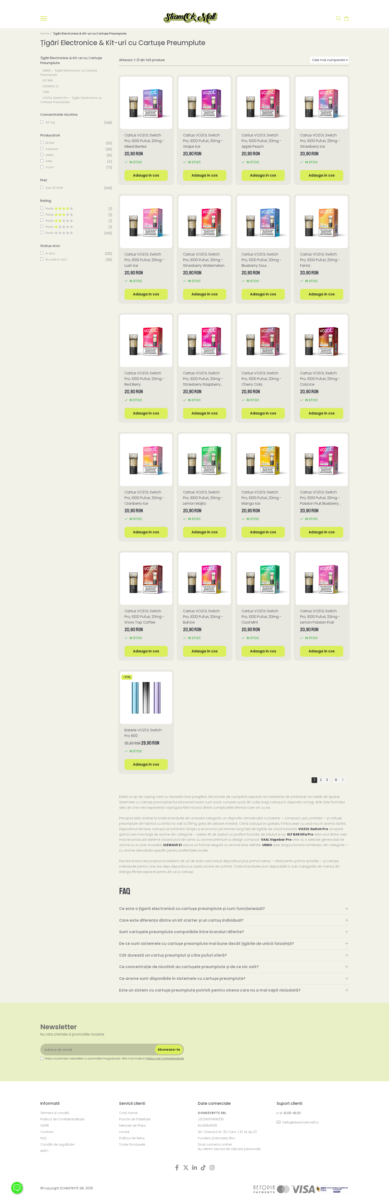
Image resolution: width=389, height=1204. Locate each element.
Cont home (128, 1113)
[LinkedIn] (195, 1168)
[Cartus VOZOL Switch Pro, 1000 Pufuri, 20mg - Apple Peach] (263, 103)
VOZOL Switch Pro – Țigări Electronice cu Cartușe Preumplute (71, 100)
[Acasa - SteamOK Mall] (191, 18)
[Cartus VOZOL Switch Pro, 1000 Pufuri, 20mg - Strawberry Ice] (322, 103)
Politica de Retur (132, 1138)
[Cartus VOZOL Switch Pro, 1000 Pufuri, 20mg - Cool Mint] (263, 579)
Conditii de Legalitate (57, 1144)
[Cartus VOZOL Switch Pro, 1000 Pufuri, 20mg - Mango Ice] (263, 460)
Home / (46, 33)
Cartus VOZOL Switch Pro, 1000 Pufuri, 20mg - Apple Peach (261, 141)
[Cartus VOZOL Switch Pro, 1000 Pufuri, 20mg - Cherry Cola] (263, 341)
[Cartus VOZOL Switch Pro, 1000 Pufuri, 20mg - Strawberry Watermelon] (205, 222)
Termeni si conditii (54, 1113)
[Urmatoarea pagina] (342, 780)
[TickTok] (203, 1168)
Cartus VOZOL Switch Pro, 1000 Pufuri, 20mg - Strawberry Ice (320, 141)
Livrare (124, 1132)
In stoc (50, 253)
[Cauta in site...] (338, 18)
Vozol (49, 167)
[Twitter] (186, 1168)
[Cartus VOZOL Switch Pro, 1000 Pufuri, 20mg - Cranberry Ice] (146, 460)
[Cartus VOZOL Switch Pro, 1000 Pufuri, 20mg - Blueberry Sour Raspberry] (263, 222)
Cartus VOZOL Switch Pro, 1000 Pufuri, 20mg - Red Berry (144, 379)
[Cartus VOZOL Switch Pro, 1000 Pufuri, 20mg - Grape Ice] (205, 103)
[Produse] (43, 19)
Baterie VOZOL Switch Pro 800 (143, 732)
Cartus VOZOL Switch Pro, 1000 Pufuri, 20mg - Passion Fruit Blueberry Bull (320, 498)
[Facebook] (177, 1168)
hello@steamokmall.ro (300, 1122)
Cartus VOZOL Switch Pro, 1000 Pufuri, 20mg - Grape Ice (203, 141)
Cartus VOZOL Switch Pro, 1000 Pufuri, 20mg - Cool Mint (261, 616)
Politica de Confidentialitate (165, 1058)
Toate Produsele (132, 1144)
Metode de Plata (132, 1125)
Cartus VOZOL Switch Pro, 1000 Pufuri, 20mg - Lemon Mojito (203, 498)
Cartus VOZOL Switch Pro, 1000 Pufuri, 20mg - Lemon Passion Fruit (320, 616)
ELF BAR (48, 80)
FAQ (43, 1138)
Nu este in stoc (56, 259)
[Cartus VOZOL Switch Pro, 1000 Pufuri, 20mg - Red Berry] (146, 341)
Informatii (49, 1103)
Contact (47, 1132)
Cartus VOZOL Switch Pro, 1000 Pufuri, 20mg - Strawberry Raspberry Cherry (203, 379)
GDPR (44, 1125)
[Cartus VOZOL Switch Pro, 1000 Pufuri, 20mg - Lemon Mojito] (205, 460)
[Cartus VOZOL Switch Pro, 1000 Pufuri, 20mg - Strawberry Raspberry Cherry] (205, 341)
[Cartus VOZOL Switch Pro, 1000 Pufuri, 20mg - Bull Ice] (205, 579)
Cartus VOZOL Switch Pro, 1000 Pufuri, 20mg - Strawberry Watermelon (203, 260)
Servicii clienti (132, 1103)
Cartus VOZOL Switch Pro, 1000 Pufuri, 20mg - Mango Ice (261, 498)
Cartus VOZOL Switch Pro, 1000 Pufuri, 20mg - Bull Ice (203, 616)
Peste (49, 208)
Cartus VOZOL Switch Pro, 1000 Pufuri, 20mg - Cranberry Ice (144, 498)
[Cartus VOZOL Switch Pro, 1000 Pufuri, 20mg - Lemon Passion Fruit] (322, 579)
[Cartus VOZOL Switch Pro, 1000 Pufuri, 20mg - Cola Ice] (322, 341)
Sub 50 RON (54, 188)
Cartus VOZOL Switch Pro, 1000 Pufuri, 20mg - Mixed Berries (144, 141)
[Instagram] (212, 1168)
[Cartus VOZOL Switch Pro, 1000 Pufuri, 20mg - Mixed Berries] (146, 103)
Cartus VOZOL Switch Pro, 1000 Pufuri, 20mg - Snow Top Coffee (144, 616)
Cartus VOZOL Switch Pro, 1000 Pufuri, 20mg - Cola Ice (320, 379)
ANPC (44, 1151)
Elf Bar (49, 143)
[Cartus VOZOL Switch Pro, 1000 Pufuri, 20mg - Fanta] (322, 222)
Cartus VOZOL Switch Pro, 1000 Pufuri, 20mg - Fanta (320, 260)
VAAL (46, 92)
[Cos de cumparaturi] (346, 18)
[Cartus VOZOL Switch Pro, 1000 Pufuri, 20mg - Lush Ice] (146, 222)
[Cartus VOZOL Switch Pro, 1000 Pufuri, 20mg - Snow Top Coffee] (146, 579)
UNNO (49, 155)
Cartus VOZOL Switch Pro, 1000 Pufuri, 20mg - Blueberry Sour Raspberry (261, 260)
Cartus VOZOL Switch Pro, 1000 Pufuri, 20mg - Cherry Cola (261, 379)
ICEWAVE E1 (51, 86)
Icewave (51, 149)
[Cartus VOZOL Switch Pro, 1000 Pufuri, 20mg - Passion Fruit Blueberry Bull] (322, 460)
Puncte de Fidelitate (135, 1119)
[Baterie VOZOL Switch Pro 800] (146, 698)
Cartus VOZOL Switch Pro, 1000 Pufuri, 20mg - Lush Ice (144, 260)
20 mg (50, 122)
